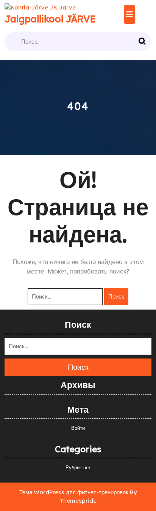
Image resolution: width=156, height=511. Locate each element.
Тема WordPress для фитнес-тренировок (73, 492)
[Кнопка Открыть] (129, 14)
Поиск (143, 41)
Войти (78, 428)
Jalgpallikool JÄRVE (50, 19)
